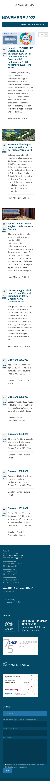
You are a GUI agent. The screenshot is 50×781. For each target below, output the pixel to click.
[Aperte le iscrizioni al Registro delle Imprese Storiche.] (18, 214)
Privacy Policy (10, 599)
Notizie (17, 118)
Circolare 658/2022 (18, 471)
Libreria (19, 346)
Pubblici (25, 198)
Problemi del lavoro (16, 420)
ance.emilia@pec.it (14, 558)
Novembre (38, 24)
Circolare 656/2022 (18, 397)
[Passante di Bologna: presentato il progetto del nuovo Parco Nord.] (18, 135)
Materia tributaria (24, 380)
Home (23, 24)
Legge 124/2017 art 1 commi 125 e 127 (18, 588)
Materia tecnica (23, 454)
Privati (24, 118)
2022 (30, 24)
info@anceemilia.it (16, 555)
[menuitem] (26, 602)
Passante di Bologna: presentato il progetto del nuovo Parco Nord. (20, 147)
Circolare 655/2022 (18, 359)
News (10, 118)
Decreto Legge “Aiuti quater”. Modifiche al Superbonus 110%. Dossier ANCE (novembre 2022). (19, 296)
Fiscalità (11, 346)
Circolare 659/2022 (18, 508)
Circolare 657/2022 (18, 434)
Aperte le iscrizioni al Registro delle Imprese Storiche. (20, 226)
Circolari (11, 380)
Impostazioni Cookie (13, 602)
